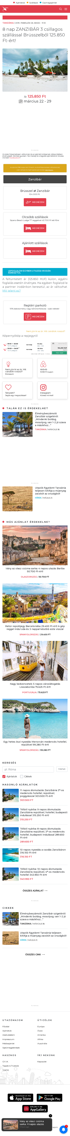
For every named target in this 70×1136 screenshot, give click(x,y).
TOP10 (5, 1070)
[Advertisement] (35, 128)
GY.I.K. (5, 1061)
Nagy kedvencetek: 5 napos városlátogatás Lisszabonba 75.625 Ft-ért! (35, 685)
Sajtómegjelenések (11, 1047)
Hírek (38, 498)
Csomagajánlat (49, 2)
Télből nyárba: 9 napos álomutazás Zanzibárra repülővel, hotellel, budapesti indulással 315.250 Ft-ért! (43, 812)
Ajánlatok (20, 2)
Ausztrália (42, 1043)
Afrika (40, 1039)
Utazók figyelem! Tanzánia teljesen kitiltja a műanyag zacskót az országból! (50, 490)
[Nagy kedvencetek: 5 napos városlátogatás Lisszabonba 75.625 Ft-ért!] (35, 679)
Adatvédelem (8, 1035)
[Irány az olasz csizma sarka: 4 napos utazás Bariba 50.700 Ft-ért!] (35, 564)
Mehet (61, 769)
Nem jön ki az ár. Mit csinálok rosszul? (45, 331)
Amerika (41, 1035)
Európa (40, 1026)
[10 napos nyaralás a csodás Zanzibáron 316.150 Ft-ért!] (10, 860)
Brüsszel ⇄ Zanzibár (35, 191)
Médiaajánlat (8, 1043)
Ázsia (39, 1030)
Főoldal (5, 1026)
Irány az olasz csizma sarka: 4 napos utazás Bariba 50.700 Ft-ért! (35, 570)
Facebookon (14, 158)
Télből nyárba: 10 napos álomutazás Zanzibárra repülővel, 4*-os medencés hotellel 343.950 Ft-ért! (42, 872)
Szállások (33, 2)
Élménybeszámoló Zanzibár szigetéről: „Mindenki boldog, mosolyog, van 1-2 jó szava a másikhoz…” (50, 419)
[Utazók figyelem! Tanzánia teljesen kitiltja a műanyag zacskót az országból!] (17, 510)
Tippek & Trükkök (10, 1066)
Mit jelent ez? (11, 290)
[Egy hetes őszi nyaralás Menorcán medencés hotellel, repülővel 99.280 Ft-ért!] (35, 737)
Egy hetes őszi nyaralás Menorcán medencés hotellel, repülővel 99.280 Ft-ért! (35, 743)
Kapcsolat (42, 1061)
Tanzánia (41, 429)
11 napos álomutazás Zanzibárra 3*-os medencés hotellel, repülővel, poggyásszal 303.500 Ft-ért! (42, 793)
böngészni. (49, 170)
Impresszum (8, 1039)
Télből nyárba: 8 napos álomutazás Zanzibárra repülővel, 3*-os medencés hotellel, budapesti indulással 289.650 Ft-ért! (42, 833)
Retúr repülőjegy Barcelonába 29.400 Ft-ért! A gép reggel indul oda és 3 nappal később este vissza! (35, 628)
